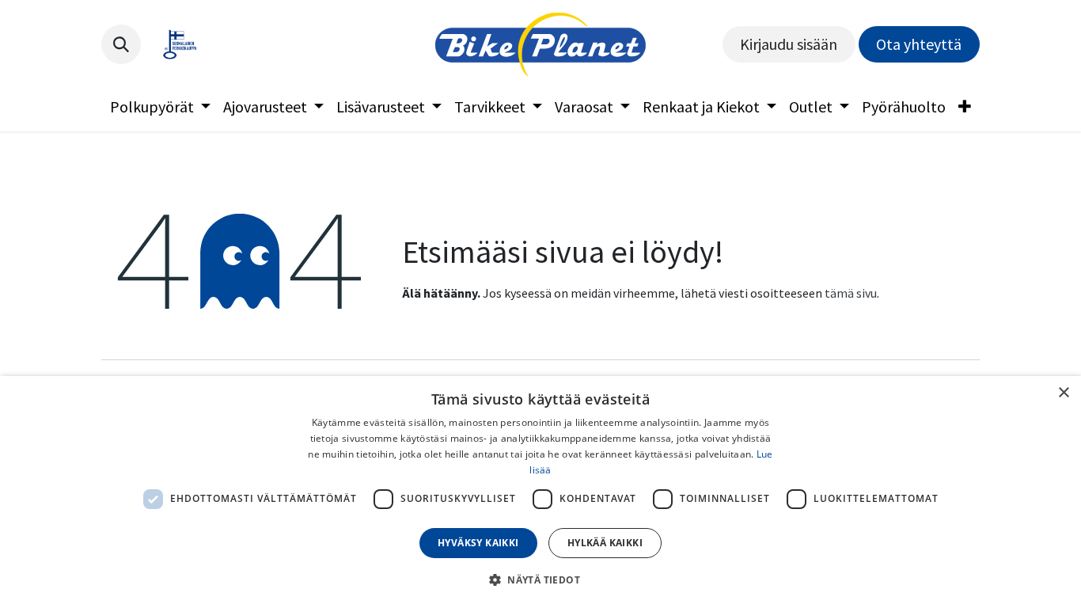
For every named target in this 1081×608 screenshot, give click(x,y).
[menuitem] (160, 107)
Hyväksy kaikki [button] (478, 542)
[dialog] (540, 492)
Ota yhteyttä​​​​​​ (919, 44)
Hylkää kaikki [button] (605, 542)
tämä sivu (851, 293)
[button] (121, 44)
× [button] (1063, 393)
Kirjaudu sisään (788, 44)
